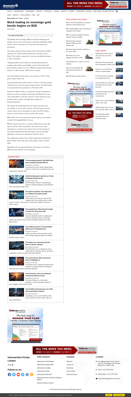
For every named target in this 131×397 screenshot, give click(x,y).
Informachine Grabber (44, 368)
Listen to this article (17, 35)
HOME (9, 15)
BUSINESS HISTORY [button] (108, 11)
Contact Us (70, 364)
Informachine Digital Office (45, 364)
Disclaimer (69, 368)
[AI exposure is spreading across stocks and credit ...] (119, 116)
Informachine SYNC (43, 371)
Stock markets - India (27, 15)
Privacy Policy (70, 371)
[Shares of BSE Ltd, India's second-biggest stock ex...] (89, 57)
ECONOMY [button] (72, 11)
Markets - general (23, 18)
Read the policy (119, 395)
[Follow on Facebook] (9, 374)
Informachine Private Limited (62, 389)
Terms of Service (71, 374)
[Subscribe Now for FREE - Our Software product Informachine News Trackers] (96, 5)
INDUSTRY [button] (39, 11)
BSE (38, 15)
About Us (69, 361)
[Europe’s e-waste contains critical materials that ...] (119, 70)
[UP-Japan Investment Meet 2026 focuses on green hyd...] (119, 94)
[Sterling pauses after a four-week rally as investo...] (119, 56)
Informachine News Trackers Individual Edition (49, 378)
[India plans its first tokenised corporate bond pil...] (119, 63)
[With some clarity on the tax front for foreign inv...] (89, 70)
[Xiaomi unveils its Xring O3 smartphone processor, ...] (119, 85)
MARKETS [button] (64, 11)
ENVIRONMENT (80, 11)
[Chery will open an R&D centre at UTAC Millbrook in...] (119, 102)
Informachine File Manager (45, 361)
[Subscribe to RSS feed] (31, 374)
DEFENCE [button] (89, 11)
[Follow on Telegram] (22, 374)
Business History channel (45, 383)
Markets (16, 15)
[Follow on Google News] (27, 374)
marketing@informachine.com (111, 378)
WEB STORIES (97, 11)
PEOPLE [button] (9, 11)
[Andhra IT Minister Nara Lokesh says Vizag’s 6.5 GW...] (119, 108)
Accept (109, 395)
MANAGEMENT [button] (30, 11)
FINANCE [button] (56, 11)
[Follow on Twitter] (14, 374)
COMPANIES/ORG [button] (19, 11)
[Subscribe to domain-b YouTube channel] (18, 374)
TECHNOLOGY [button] (48, 11)
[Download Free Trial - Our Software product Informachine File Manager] (35, 325)
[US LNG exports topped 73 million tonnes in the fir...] (119, 77)
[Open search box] (117, 11)
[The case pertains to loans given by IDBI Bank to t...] (89, 43)
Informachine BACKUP (44, 374)
